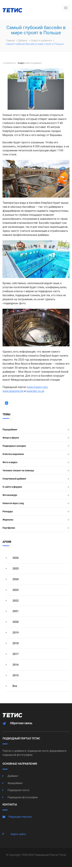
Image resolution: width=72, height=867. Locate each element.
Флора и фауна (11, 437)
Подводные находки (14, 446)
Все (14, 686)
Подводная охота (18, 790)
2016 (15, 664)
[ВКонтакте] (6, 403)
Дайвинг (23, 40)
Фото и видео (10, 462)
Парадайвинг (10, 429)
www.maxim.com (37, 387)
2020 (15, 621)
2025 (15, 568)
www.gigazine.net (13, 391)
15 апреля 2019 (9, 63)
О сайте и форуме (12, 487)
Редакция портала (20, 816)
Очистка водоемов (13, 454)
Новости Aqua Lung (13, 503)
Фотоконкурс (10, 495)
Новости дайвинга (41, 40)
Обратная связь (21, 723)
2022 (15, 600)
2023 (15, 590)
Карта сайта (18, 834)
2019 (15, 632)
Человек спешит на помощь (18, 470)
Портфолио (9, 527)
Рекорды (8, 511)
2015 (15, 675)
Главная (11, 40)
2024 (15, 579)
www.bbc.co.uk (35, 391)
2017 (15, 654)
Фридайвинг (15, 783)
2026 (15, 557)
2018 (15, 643)
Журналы (8, 519)
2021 (15, 611)
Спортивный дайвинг (14, 478)
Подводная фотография (22, 797)
